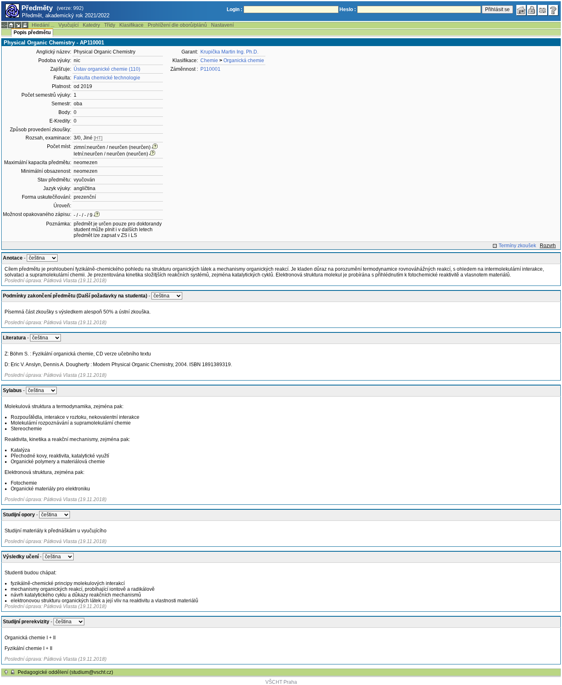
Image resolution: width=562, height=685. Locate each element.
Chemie (209, 60)
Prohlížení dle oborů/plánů (177, 25)
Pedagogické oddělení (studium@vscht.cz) (65, 672)
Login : (234, 9)
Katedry (91, 25)
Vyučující (68, 25)
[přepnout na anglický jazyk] (542, 10)
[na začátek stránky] (6, 672)
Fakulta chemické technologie (107, 78)
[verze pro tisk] (25, 25)
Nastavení (222, 25)
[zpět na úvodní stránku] (521, 10)
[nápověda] (553, 10)
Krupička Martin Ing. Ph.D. (229, 52)
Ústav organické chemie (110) (107, 69)
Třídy (109, 25)
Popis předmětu (32, 32)
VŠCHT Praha (281, 682)
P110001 (210, 69)
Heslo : (347, 9)
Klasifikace (131, 25)
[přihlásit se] (532, 10)
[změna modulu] (18, 25)
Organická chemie (243, 60)
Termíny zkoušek (517, 245)
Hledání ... (43, 25)
